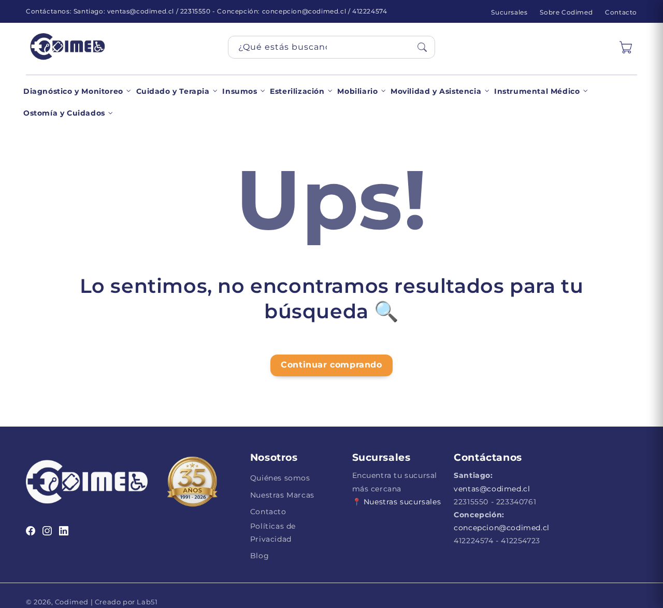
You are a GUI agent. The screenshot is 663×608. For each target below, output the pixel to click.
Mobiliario (357, 91)
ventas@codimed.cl (492, 488)
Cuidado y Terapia (173, 91)
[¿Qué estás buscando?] (422, 47)
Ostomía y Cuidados (64, 113)
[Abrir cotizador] (625, 47)
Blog (259, 555)
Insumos (239, 91)
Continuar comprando (331, 365)
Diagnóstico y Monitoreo (73, 91)
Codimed (72, 602)
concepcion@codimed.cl (502, 527)
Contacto (621, 12)
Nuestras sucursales (402, 501)
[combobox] (331, 47)
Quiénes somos (280, 478)
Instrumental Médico (537, 91)
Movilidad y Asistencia (436, 91)
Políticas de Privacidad (273, 532)
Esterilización (297, 91)
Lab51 (146, 602)
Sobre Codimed (566, 12)
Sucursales (509, 12)
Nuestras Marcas (282, 495)
